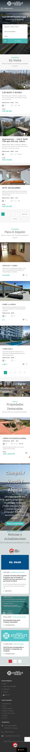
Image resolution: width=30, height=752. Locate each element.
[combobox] (15, 26)
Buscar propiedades (15, 524)
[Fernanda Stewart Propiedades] (15, 5)
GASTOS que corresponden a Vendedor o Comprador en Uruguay (13, 649)
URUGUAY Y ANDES (9, 266)
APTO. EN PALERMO (11, 188)
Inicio (4, 683)
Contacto (5, 691)
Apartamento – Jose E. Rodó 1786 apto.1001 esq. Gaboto (15, 140)
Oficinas (5, 715)
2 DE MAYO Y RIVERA (12, 92)
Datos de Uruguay (19, 644)
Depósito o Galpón (8, 710)
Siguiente (24, 214)
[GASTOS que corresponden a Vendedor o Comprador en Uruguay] (15, 640)
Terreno (5, 718)
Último (15, 219)
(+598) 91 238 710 (8, 8)
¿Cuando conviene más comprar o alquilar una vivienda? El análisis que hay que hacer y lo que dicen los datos (15, 578)
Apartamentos (7, 703)
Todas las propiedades (9, 686)
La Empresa (6, 689)
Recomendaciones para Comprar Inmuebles (11, 621)
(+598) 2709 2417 (9, 732)
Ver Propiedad (15, 85)
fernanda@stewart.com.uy (12, 736)
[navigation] (22, 750)
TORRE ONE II (7, 349)
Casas (4, 706)
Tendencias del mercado (18, 572)
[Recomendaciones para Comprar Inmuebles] (15, 613)
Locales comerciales (9, 713)
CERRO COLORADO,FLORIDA (14, 438)
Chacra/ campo (7, 708)
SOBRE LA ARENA (9, 304)
